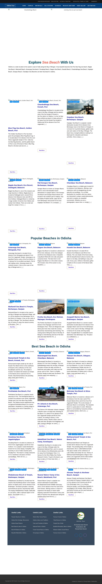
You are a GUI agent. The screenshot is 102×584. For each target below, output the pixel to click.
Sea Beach (16, 101)
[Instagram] (85, 535)
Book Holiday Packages (44, 1)
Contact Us (74, 581)
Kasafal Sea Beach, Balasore (78, 247)
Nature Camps (49, 434)
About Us (80, 581)
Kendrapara (42, 301)
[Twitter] (80, 535)
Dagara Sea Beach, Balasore (49, 247)
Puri (11, 101)
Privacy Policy (87, 581)
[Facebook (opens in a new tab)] (6, 1)
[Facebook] (76, 535)
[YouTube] (80, 539)
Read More (12, 172)
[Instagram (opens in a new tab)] (8, 1)
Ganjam (70, 101)
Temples (22, 353)
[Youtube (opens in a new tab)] (10, 1)
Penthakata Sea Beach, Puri (19, 391)
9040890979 (94, 1)
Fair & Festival (54, 1)
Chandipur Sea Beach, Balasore (80, 183)
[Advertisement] (29, 23)
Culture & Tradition (65, 1)
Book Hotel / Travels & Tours (80, 1)
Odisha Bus (94, 581)
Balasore (12, 180)
